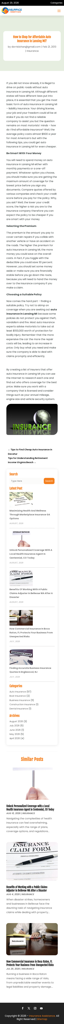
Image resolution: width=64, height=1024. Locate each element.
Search (49, 481)
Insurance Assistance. (42, 1016)
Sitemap (42, 1019)
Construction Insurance (22, 704)
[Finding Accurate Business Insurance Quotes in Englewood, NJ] (21, 657)
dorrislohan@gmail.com (26, 47)
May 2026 (14, 734)
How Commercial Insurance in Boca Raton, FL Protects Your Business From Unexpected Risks (31, 632)
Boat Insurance (17, 695)
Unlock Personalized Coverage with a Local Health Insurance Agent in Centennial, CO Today (30, 553)
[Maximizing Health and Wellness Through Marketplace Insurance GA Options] (21, 500)
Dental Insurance (18, 708)
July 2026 (14, 725)
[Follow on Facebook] (22, 1008)
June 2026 (15, 729)
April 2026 (14, 738)
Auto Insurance (17, 691)
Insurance (33, 51)
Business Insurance (19, 700)
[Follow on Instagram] (35, 1008)
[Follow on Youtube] (41, 1008)
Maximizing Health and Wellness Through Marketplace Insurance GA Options (29, 514)
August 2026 (16, 721)
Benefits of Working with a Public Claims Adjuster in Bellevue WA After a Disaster (31, 593)
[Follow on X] (28, 1008)
